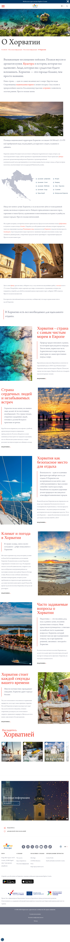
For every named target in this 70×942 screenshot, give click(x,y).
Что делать (19, 849)
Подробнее (41, 378)
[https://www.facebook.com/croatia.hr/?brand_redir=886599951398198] (23, 838)
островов (46, 88)
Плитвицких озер (28, 229)
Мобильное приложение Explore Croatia (35, 1)
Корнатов (48, 229)
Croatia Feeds (49, 849)
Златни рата (7, 232)
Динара (60, 157)
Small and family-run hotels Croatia (55, 852)
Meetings (33, 849)
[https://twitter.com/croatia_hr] (32, 838)
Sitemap (36, 913)
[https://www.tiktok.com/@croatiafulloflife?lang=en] (50, 838)
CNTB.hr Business (35, 852)
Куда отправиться (21, 852)
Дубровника (62, 224)
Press (32, 855)
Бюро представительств (37, 858)
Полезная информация (22, 855)
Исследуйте (7, 795)
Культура (28, 64)
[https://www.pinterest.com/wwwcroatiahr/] (36, 838)
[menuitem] (9, 873)
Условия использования (35, 906)
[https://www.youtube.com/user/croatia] (41, 838)
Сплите (22, 226)
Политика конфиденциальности (35, 909)
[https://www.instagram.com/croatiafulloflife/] (28, 838)
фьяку (12, 285)
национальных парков (25, 85)
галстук (59, 285)
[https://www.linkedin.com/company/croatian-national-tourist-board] (45, 838)
